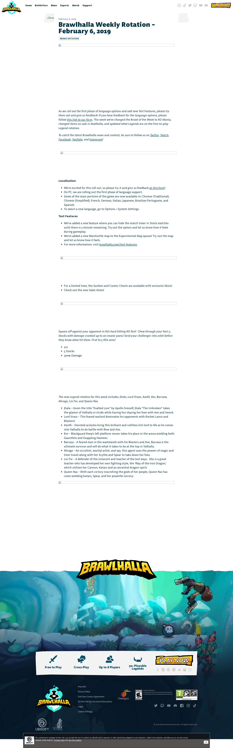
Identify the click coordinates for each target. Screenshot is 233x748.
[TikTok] (184, 5)
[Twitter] (190, 5)
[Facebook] (181, 706)
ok (206, 742)
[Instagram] (179, 5)
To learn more (59, 740)
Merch (75, 5)
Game (28, 5)
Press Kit (82, 686)
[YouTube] (200, 5)
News (54, 5)
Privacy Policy (84, 691)
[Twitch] (195, 5)
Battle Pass (41, 5)
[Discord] (206, 5)
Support (87, 5)
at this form (157, 188)
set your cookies (74, 740)
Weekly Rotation (69, 38)
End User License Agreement (91, 696)
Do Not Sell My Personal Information (95, 701)
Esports (64, 5)
